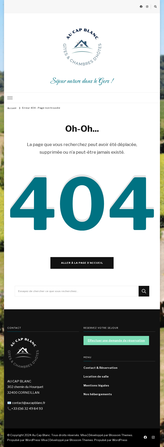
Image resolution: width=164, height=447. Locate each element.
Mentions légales (96, 385)
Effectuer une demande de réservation (116, 340)
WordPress (119, 440)
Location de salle (96, 376)
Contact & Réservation (100, 367)
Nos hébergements (97, 394)
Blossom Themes (81, 440)
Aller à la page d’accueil (82, 262)
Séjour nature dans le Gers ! (82, 81)
